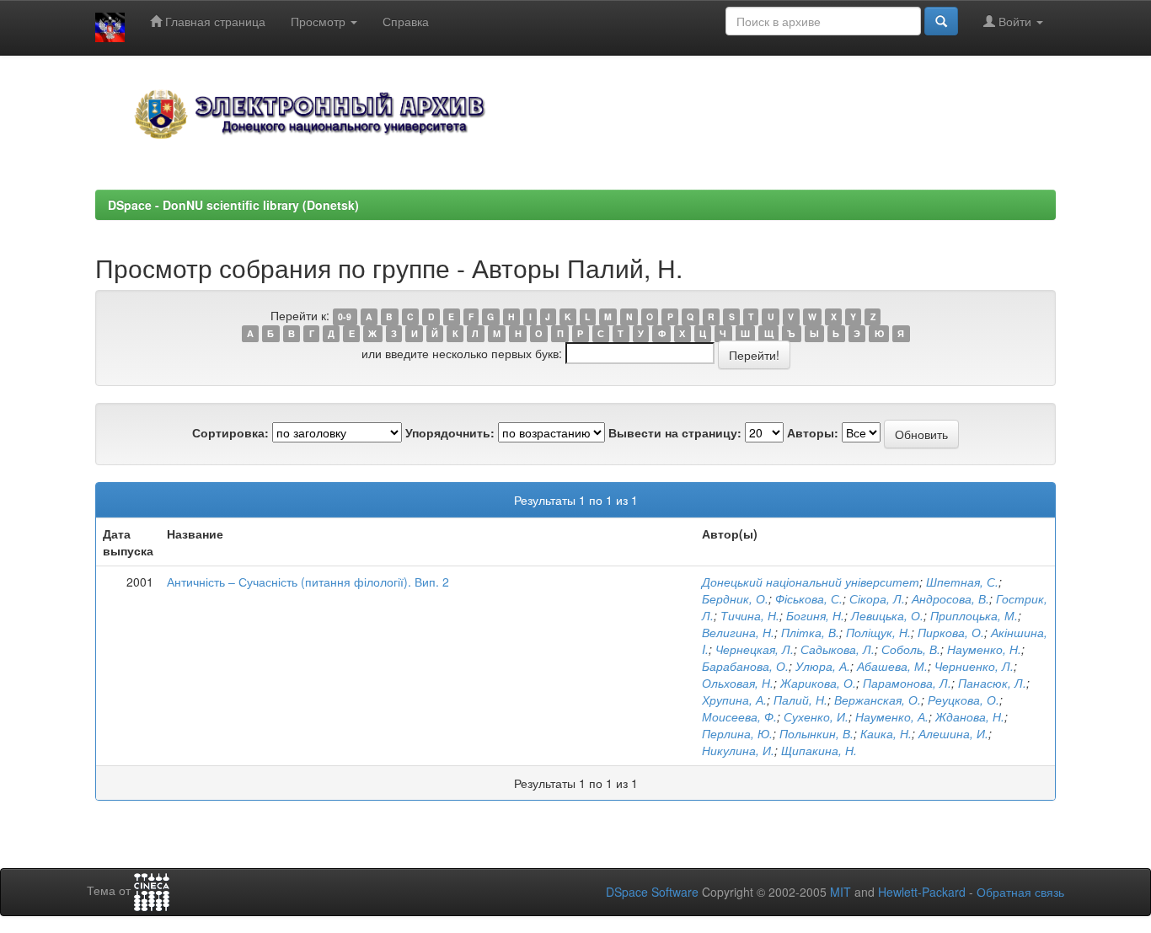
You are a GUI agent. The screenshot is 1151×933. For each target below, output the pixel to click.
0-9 (344, 316)
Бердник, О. (735, 598)
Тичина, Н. (749, 615)
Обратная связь (1020, 891)
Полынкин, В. (816, 733)
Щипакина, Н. (819, 750)
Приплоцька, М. (974, 615)
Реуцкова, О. (963, 699)
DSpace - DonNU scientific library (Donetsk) (233, 204)
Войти (1015, 21)
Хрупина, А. (734, 699)
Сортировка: (230, 432)
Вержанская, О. (877, 699)
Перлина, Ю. (737, 733)
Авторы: (812, 432)
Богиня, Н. (815, 615)
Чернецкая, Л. (754, 649)
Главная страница (213, 21)
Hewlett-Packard (922, 891)
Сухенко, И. (816, 716)
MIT (840, 891)
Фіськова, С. (809, 598)
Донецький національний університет (810, 581)
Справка (406, 21)
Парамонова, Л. (907, 682)
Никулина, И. (738, 750)
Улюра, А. (822, 665)
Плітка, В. (810, 632)
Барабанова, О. (745, 665)
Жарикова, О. (818, 682)
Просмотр (320, 21)
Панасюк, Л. (992, 682)
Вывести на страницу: (674, 432)
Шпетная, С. (962, 581)
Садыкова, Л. (837, 649)
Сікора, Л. (877, 598)
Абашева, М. (892, 665)
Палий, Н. (800, 699)
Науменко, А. (892, 716)
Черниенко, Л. (974, 665)
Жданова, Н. (969, 716)
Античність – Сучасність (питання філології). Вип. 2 (308, 581)
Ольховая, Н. (738, 682)
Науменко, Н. (984, 649)
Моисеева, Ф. (739, 716)
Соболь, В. (910, 649)
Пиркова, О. (951, 632)
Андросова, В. (950, 598)
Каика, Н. (886, 733)
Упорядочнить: (450, 432)
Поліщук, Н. (878, 632)
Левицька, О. (887, 615)
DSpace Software (652, 891)
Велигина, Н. (738, 632)
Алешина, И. (953, 733)
